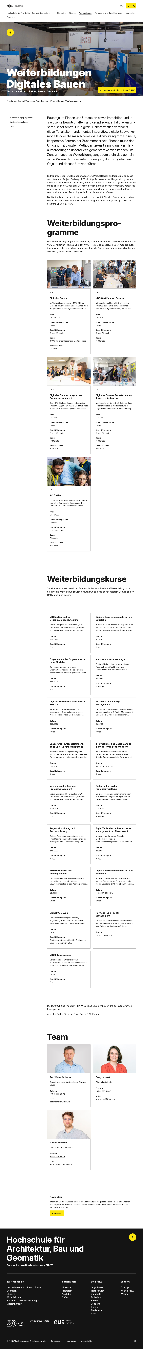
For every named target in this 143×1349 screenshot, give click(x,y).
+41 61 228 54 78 (57, 1094)
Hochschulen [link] (97, 1290)
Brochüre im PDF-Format (87, 1014)
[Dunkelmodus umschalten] (128, 5)
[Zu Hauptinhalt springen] (10, 32)
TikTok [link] (65, 1297)
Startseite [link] (61, 13)
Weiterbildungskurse (19, 122)
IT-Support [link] (126, 1287)
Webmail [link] (125, 1294)
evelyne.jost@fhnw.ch (105, 1099)
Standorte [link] (96, 1294)
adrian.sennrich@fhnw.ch (61, 1164)
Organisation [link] (97, 1287)
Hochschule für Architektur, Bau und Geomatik (27, 13)
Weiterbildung (85, 13)
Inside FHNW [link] (127, 1290)
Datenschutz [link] (56, 1341)
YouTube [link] (66, 1294)
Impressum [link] (71, 1341)
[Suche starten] (133, 5)
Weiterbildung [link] (42, 101)
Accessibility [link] (86, 1341)
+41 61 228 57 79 (57, 1156)
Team (12, 126)
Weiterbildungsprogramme (22, 117)
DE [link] (121, 6)
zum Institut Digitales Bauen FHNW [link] (119, 90)
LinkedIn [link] (66, 1287)
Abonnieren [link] (57, 1213)
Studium (72, 13)
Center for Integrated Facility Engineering (99, 200)
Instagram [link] (67, 1290)
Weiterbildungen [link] (57, 101)
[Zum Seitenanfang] (132, 1237)
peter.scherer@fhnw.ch (60, 1102)
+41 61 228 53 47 (103, 1091)
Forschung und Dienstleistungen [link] (23, 1300)
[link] (15, 6)
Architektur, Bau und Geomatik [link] (20, 101)
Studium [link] (11, 1294)
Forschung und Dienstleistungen (109, 13)
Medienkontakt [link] (14, 1303)
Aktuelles (130, 13)
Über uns (11, 17)
